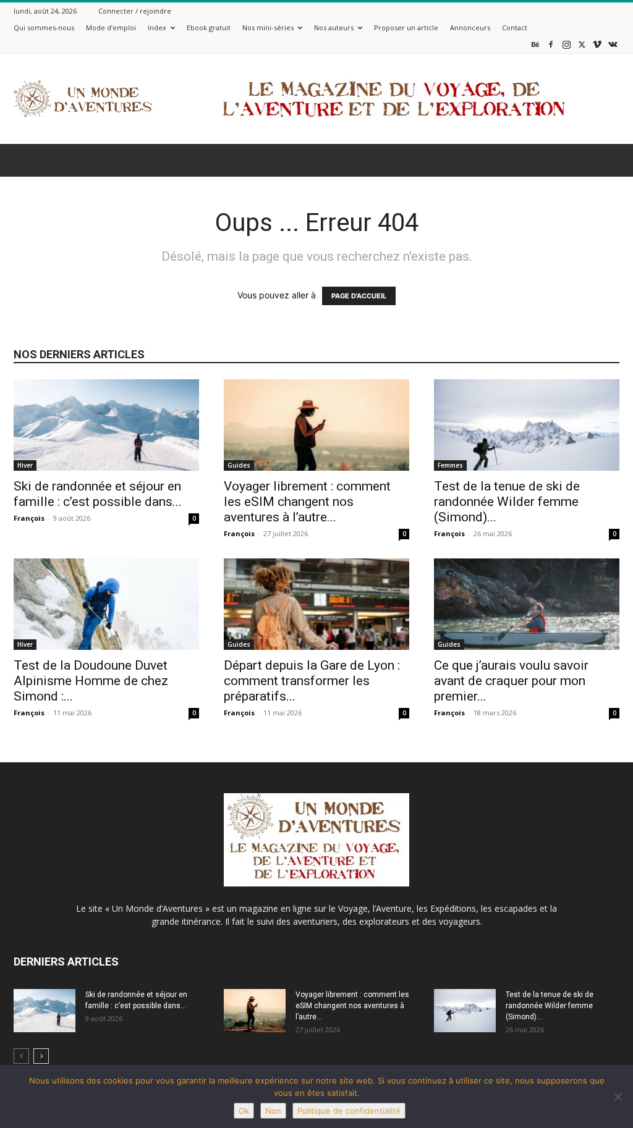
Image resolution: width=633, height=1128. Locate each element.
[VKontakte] (612, 44)
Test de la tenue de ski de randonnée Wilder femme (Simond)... (507, 501)
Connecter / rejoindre (134, 10)
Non (273, 1111)
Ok (244, 1111)
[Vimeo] (597, 44)
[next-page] (41, 1056)
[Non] (617, 1096)
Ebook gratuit (209, 27)
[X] (581, 44)
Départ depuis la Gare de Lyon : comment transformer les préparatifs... (312, 681)
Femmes (450, 465)
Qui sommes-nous (44, 27)
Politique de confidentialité (349, 1111)
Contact (514, 27)
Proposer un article (406, 27)
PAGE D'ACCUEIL (358, 296)
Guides (238, 465)
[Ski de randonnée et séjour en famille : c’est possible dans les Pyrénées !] (106, 425)
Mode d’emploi (111, 27)
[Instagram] (566, 44)
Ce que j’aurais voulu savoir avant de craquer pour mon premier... (511, 681)
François (29, 518)
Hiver (25, 465)
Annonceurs (470, 27)
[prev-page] (21, 1056)
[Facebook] (551, 44)
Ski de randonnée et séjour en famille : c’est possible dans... (98, 494)
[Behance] (535, 44)
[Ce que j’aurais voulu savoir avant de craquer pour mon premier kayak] (526, 604)
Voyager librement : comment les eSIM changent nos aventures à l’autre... (307, 501)
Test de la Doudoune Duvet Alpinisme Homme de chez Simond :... (91, 681)
